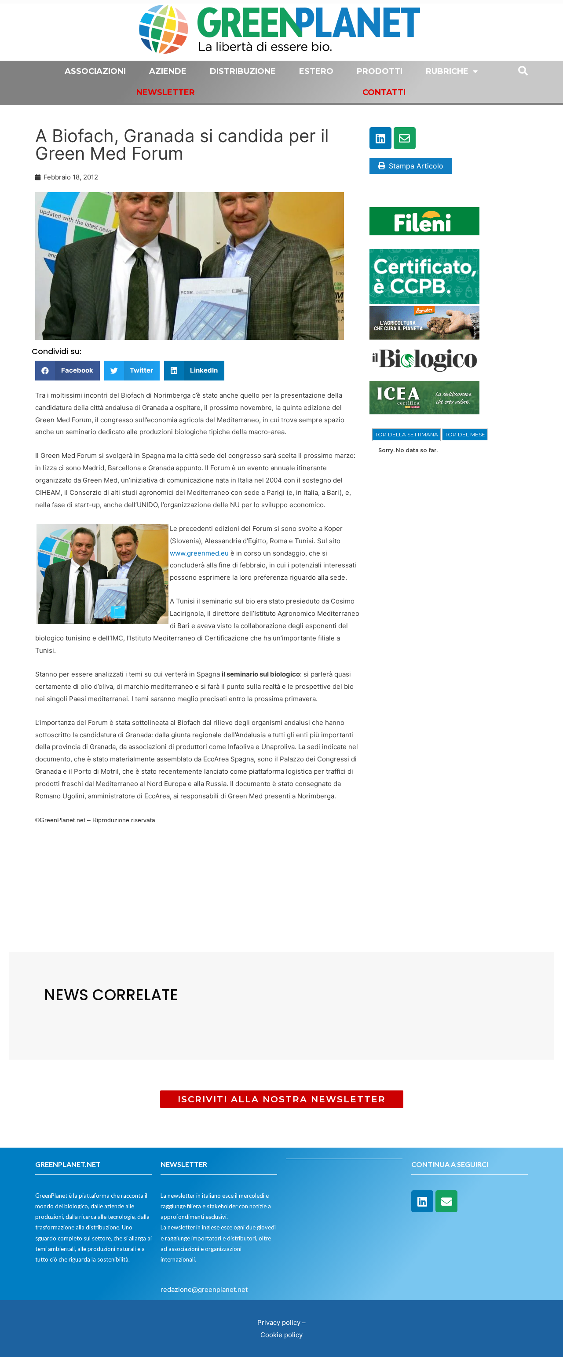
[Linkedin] (380, 138)
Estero (316, 71)
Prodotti (379, 71)
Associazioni (95, 71)
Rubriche (447, 71)
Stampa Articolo (416, 165)
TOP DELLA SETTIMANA (406, 434)
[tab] (406, 434)
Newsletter (165, 92)
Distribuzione (243, 71)
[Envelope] (405, 138)
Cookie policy (281, 1335)
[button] (67, 370)
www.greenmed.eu (199, 553)
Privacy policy (278, 1322)
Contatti (384, 92)
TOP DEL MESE (465, 434)
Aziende (167, 71)
